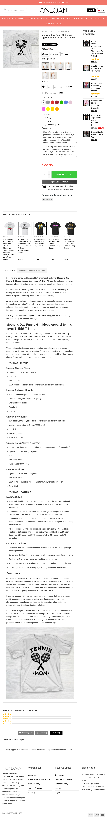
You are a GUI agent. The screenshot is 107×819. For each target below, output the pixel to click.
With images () (27, 733)
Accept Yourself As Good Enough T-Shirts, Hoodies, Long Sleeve (55, 243)
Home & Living (47, 18)
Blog (59, 24)
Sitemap (31, 793)
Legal (57, 793)
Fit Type (45, 49)
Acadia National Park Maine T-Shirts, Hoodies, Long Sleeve (39, 242)
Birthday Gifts (64, 18)
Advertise (51, 24)
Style (45, 59)
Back (49, 121)
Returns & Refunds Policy (39, 779)
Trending (78, 18)
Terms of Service (35, 788)
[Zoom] (6, 65)
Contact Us (59, 775)
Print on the (47, 114)
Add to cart (64, 174)
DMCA (58, 788)
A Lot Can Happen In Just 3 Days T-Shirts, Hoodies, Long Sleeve (70, 243)
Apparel (21, 18)
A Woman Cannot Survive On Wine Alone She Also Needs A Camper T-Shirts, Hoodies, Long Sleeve (24, 245)
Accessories (8, 18)
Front (49, 118)
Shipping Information (63, 779)
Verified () (43, 733)
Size (44, 81)
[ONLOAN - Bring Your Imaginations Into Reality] (53, 10)
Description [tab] (10, 271)
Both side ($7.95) (53, 125)
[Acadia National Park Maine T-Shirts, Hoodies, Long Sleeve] (40, 228)
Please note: (47, 128)
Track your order (95, 18)
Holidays (33, 18)
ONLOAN (6, 776)
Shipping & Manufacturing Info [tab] (32, 271)
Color (44, 97)
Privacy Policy (34, 784)
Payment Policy (61, 784)
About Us (32, 775)
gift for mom (64, 32)
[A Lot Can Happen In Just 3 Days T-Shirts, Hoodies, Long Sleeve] (70, 228)
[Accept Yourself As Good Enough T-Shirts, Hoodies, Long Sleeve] (55, 228)
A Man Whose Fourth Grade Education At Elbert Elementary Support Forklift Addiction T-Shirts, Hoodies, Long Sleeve (9, 248)
